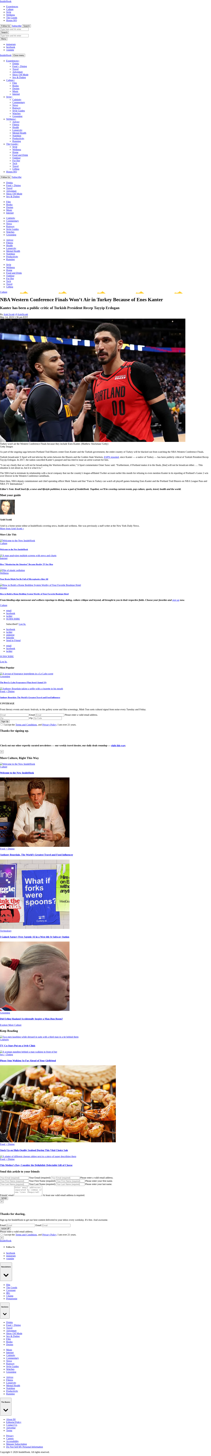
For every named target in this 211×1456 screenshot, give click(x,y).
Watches (16, 113)
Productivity (18, 138)
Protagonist (11, 1298)
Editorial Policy (13, 1422)
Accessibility (12, 1441)
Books (15, 85)
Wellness (10, 15)
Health (15, 127)
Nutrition (16, 135)
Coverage (11, 1290)
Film (14, 83)
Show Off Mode (20, 74)
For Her (16, 160)
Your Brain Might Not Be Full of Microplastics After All (24, 579)
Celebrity (16, 99)
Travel (15, 69)
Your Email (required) (39, 1177)
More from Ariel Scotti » (12, 528)
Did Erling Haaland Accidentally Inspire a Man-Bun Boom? (31, 1019)
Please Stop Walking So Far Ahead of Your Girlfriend (28, 1060)
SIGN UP (5, 1229)
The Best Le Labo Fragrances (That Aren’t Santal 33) (23, 682)
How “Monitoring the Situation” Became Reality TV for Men (26, 564)
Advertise (11, 1427)
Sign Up (4, 721)
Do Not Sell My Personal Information (24, 1447)
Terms (9, 1430)
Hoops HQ (11, 20)
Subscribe (16, 25)
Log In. (22, 624)
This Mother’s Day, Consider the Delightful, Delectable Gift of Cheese (36, 1165)
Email (32, 715)
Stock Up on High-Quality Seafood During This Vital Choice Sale (34, 1150)
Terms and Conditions (26, 724)
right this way (118, 745)
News (15, 105)
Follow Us (5, 26)
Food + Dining (19, 66)
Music (15, 91)
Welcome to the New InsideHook (14, 549)
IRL (8, 1293)
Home (15, 152)
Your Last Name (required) (42, 1184)
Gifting (15, 169)
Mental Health (19, 133)
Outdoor (16, 158)
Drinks (15, 63)
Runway (16, 108)
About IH (11, 1419)
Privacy (10, 1435)
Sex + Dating (6, 1054)
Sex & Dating (19, 77)
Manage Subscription (16, 1444)
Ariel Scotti (9, 314)
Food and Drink (20, 155)
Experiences (12, 6)
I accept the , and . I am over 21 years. (40, 724)
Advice (15, 121)
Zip (31, 718)
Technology (6, 931)
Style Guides (18, 110)
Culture (9, 9)
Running (16, 141)
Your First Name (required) (42, 1181)
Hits (8, 1284)
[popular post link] (26, 673)
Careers (10, 1438)
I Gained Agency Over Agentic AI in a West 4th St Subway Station (34, 937)
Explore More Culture (10, 1025)
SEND (4, 1198)
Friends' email (7, 1195)
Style (8, 12)
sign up (175, 600)
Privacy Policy (49, 724)
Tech (14, 163)
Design (15, 88)
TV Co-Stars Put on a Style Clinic (17, 1045)
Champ (9, 1296)
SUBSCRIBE (13, 619)
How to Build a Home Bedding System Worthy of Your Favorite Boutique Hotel (34, 594)
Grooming (17, 116)
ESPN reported (111, 457)
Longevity (17, 130)
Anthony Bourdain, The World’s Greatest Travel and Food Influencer (30, 697)
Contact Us (11, 1425)
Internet (16, 94)
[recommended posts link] (17, 764)
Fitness (15, 124)
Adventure (17, 72)
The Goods (11, 17)
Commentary (18, 102)
